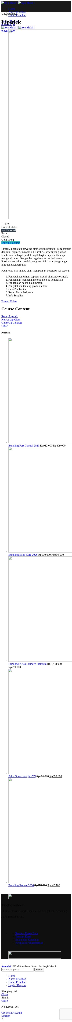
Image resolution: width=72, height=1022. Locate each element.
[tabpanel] (36, 275)
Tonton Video (9, 301)
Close (4, 325)
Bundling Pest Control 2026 (24, 445)
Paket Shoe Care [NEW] (22, 776)
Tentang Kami (23, 936)
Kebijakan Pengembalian (29, 942)
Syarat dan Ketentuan (27, 939)
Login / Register (17, 985)
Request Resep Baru (26, 933)
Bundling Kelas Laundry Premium (27, 663)
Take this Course (10, 242)
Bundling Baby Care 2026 (23, 554)
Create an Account (11, 1012)
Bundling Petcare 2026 (21, 885)
